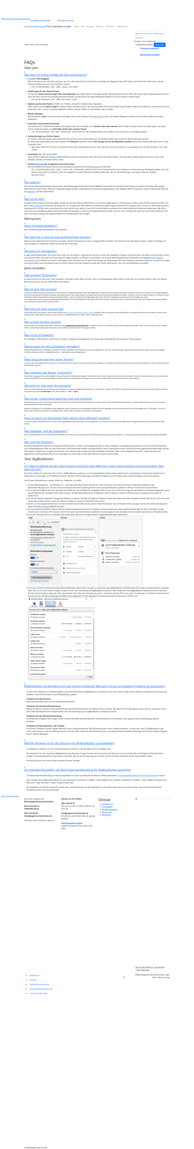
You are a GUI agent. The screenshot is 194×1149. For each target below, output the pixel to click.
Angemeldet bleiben (144, 44)
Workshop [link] (98, 116)
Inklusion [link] (31, 191)
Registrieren (122, 26)
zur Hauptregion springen (35, 26)
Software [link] (53, 157)
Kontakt (33, 980)
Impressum (34, 975)
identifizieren (107, 804)
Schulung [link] (38, 164)
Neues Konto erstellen (150, 54)
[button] (97, 73)
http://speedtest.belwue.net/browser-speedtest (138, 775)
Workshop (106, 815)
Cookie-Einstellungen (39, 993)
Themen (99, 26)
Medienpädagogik (109, 809)
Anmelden (159, 45)
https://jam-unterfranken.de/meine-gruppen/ (80, 312)
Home (76, 26)
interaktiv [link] (36, 376)
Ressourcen (107, 812)
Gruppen (90, 26)
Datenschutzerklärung (39, 984)
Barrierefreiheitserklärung (41, 989)
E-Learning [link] (38, 205)
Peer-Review (107, 806)
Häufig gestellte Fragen (71, 823)
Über (110, 26)
